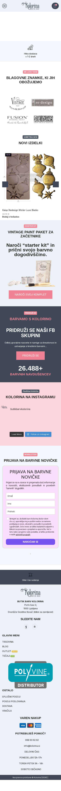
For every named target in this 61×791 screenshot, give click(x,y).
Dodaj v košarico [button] (10, 217)
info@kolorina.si (32, 745)
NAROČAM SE (30, 541)
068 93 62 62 (32, 740)
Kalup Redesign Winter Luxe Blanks (20, 210)
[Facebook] (26, 626)
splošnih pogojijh (23, 534)
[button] (3, 26)
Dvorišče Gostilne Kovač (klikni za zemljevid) (30, 612)
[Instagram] (35, 626)
